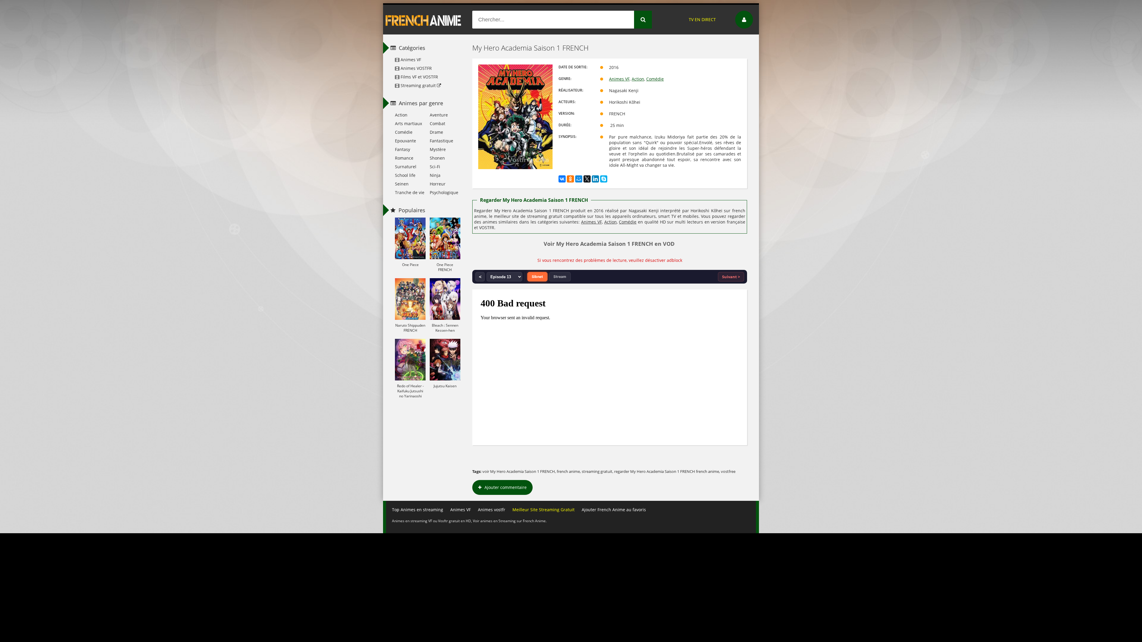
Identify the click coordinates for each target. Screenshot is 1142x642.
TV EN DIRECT (702, 19)
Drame (436, 132)
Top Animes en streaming (417, 509)
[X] (587, 178)
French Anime (423, 19)
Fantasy (402, 149)
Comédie (655, 79)
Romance (404, 158)
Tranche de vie (409, 192)
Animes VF (619, 79)
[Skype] (603, 178)
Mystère (438, 149)
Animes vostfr (491, 509)
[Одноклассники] (570, 178)
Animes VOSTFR (415, 68)
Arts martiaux (408, 123)
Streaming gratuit (418, 85)
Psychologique (444, 192)
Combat (437, 123)
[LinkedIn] (595, 178)
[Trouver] (643, 20)
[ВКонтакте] (562, 178)
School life (405, 175)
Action (638, 79)
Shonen (437, 158)
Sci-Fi (435, 166)
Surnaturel (405, 166)
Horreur (437, 184)
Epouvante (405, 141)
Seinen (402, 184)
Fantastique (441, 141)
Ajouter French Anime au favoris (614, 509)
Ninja (435, 175)
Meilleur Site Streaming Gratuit (543, 509)
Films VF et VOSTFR (418, 77)
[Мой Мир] (578, 178)
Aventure (439, 115)
